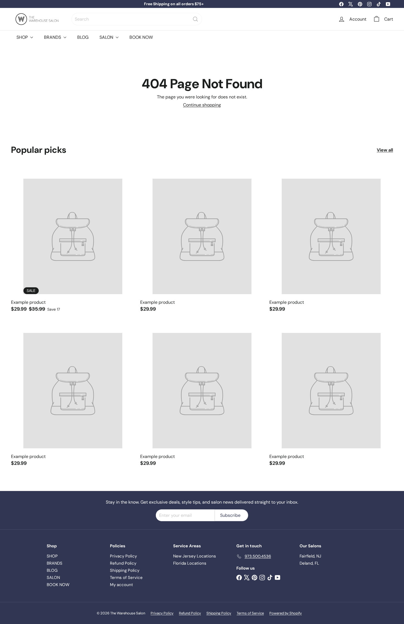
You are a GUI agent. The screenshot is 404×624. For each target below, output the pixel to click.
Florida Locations (189, 563)
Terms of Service (126, 577)
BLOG (82, 37)
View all (385, 150)
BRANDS (53, 37)
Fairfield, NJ (310, 556)
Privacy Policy (123, 556)
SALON (106, 37)
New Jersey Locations (194, 556)
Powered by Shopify (285, 613)
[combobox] (136, 19)
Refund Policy (123, 563)
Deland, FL (309, 563)
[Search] (195, 19)
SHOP (22, 37)
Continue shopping (202, 105)
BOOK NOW (141, 37)
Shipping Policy (124, 570)
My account (121, 584)
